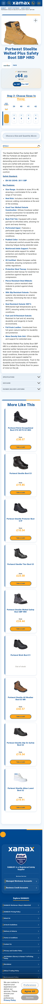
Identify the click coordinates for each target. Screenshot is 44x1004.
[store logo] (21, 3)
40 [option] (21, 107)
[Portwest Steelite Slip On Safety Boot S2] (20, 732)
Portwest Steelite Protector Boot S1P (20, 520)
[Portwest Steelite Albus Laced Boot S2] (20, 777)
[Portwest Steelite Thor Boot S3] (20, 553)
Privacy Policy (10, 1000)
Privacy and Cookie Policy (13, 951)
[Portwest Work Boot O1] (20, 644)
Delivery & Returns (10, 931)
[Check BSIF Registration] (21, 864)
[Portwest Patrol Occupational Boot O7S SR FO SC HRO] (20, 417)
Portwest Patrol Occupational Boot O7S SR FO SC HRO (20, 429)
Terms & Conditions (11, 938)
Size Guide (6, 383)
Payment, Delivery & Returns (13, 389)
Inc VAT (17, 84)
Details (5, 146)
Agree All (30, 991)
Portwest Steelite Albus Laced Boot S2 (21, 789)
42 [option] (36, 107)
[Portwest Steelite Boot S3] (20, 462)
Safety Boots (25, 8)
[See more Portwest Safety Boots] (7, 65)
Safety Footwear (13, 8)
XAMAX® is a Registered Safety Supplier (21, 868)
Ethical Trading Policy (11, 971)
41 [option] (28, 107)
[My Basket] (38, 3)
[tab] (21, 146)
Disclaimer (7, 964)
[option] (6, 118)
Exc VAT (25, 84)
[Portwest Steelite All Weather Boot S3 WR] (20, 686)
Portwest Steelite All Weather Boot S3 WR (20, 698)
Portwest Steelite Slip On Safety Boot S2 (20, 744)
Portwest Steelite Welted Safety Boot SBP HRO (20, 611)
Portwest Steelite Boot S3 (21, 473)
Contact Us (8, 944)
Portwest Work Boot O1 (21, 655)
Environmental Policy (11, 977)
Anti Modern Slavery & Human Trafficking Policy (18, 957)
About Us (7, 918)
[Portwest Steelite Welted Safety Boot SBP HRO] (20, 599)
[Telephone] (33, 3)
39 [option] (14, 107)
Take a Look (20, 447)
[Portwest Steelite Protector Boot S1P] (20, 508)
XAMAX (3, 8)
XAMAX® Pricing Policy (12, 912)
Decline (30, 998)
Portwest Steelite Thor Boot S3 (20, 564)
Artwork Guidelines (10, 925)
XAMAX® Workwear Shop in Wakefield (17, 905)
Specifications (8, 377)
